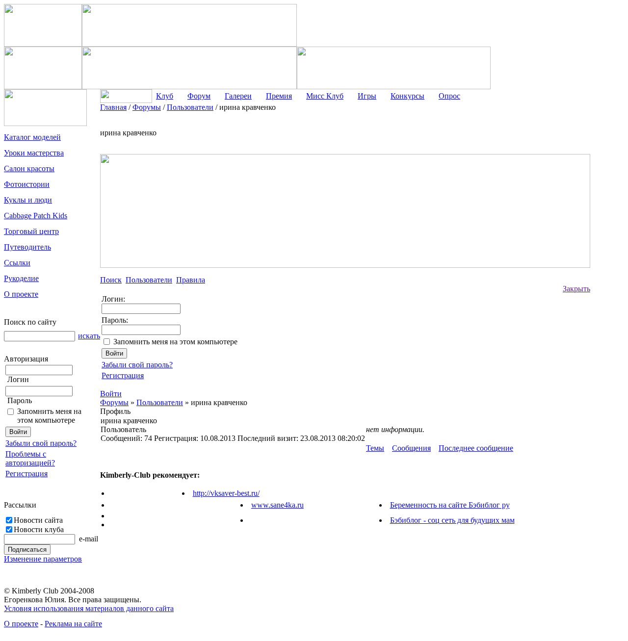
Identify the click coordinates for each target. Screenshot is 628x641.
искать (89, 336)
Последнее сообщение (476, 448)
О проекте (21, 623)
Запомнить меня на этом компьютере (49, 415)
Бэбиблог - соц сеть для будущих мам (452, 520)
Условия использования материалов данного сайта (89, 608)
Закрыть (576, 288)
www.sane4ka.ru (277, 505)
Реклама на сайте (73, 623)
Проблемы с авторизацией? (30, 458)
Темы (375, 448)
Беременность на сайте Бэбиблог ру (450, 505)
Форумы (114, 402)
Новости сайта (38, 520)
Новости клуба (39, 529)
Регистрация (26, 473)
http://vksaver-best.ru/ (226, 493)
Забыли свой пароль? (41, 443)
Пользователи (159, 402)
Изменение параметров (43, 559)
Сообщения (411, 448)
